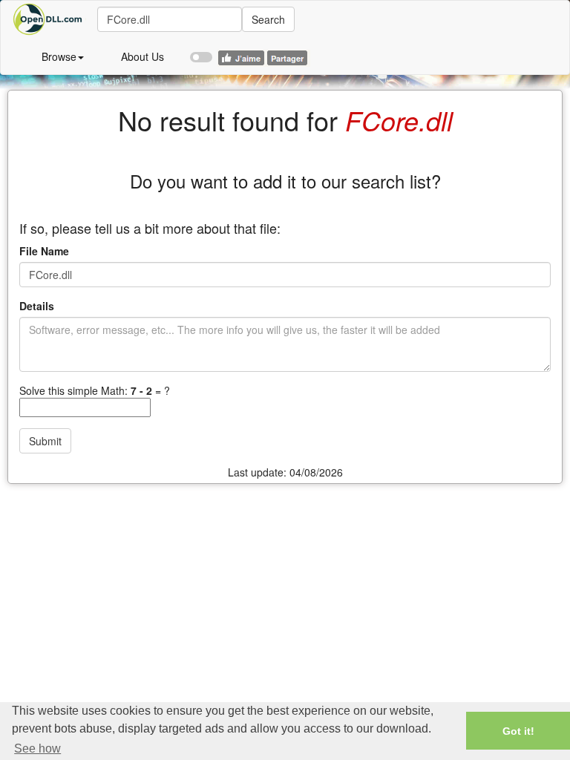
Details (36, 305)
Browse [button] (59, 56)
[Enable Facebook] (201, 50)
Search (268, 19)
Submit (45, 440)
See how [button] (37, 748)
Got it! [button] (518, 731)
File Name (44, 250)
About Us (142, 56)
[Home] (49, 19)
